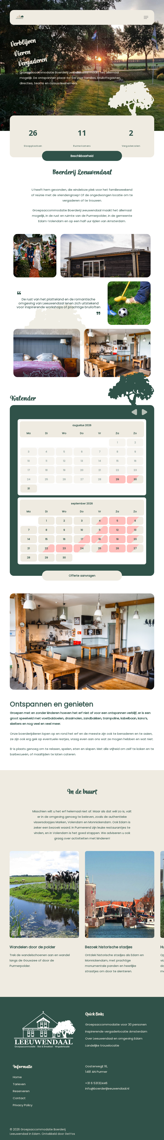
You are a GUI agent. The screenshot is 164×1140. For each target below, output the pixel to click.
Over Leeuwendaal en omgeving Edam (113, 1038)
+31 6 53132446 (96, 1083)
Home (17, 1077)
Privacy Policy (22, 1105)
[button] (146, 17)
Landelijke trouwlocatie (102, 1045)
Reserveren (21, 1091)
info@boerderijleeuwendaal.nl (107, 1088)
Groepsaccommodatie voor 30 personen (116, 1024)
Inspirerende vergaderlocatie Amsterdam (116, 1031)
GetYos (70, 1134)
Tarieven (19, 1084)
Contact (19, 1098)
